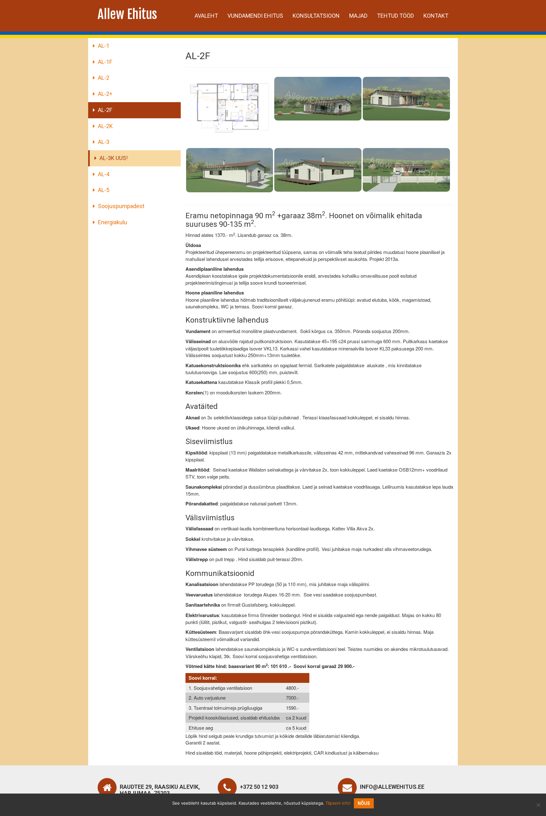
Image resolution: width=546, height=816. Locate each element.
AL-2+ (105, 93)
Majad (358, 15)
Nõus (364, 803)
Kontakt (435, 15)
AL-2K (105, 126)
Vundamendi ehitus (255, 15)
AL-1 (103, 45)
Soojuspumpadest (121, 206)
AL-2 (103, 77)
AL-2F (105, 110)
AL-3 (103, 142)
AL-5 (103, 190)
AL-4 (103, 174)
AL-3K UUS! (114, 158)
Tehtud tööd (395, 15)
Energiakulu (112, 222)
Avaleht (206, 15)
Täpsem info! (338, 803)
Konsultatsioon (316, 15)
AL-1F (105, 62)
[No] (538, 805)
